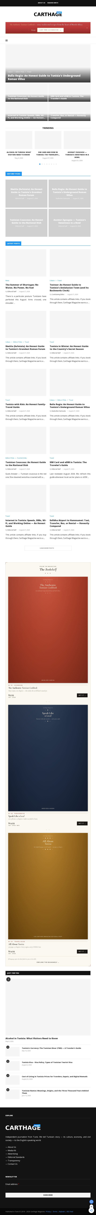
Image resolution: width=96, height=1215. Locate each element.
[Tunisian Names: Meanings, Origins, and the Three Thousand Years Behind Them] (13, 1094)
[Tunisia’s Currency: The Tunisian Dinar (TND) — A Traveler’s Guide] (13, 1051)
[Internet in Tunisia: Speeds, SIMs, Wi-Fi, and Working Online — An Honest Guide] (26, 498)
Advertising (13, 1153)
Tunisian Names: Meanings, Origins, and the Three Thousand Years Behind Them (55, 1092)
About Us (41, 3)
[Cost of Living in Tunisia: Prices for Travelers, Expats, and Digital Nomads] (13, 1080)
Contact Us (12, 1164)
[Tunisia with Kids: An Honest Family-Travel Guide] (69, 111)
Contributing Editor (58, 294)
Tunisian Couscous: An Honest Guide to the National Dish (26, 221)
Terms (55, 1211)
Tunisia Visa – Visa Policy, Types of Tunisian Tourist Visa (47, 1062)
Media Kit (12, 1150)
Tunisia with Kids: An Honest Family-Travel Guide (68, 116)
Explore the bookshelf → (48, 962)
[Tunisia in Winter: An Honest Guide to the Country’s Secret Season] (27, 111)
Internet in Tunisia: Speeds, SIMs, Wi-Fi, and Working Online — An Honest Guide (26, 523)
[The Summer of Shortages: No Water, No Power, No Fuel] (48, 63)
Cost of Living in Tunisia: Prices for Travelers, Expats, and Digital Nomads (54, 1076)
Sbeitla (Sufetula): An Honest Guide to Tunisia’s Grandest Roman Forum (69, 97)
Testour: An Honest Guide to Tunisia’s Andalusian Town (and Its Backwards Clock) (26, 96)
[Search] (89, 40)
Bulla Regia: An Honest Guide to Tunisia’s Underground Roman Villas (69, 192)
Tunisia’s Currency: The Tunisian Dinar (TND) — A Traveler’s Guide (51, 1048)
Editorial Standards (16, 1157)
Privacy (48, 1211)
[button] (10, 83)
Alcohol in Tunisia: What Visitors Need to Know (32, 1038)
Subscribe (48, 1195)
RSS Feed (70, 1211)
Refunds (62, 1211)
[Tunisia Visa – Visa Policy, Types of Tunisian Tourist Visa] (13, 1066)
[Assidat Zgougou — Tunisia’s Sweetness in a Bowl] (77, 140)
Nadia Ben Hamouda (63, 198)
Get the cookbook (50, 30)
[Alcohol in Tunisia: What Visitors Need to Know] (19, 140)
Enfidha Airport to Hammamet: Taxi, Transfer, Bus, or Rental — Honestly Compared (70, 523)
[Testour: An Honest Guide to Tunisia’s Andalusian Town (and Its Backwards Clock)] (70, 263)
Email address (12, 1184)
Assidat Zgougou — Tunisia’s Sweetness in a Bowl (77, 154)
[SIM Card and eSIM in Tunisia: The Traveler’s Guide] (48, 140)
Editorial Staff (19, 198)
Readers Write (52, 3)
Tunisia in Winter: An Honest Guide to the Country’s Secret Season (26, 116)
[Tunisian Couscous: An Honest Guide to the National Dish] (26, 440)
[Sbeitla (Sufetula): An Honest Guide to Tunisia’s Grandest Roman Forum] (69, 92)
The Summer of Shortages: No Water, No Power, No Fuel (45, 79)
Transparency (14, 1160)
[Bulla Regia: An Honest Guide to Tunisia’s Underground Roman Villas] (70, 382)
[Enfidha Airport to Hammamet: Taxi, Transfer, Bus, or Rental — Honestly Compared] (70, 498)
